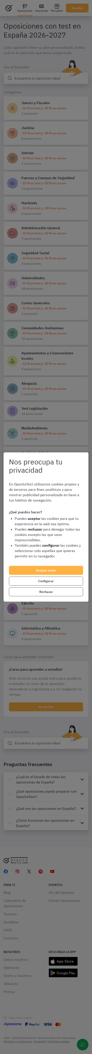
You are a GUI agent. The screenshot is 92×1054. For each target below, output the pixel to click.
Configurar (46, 581)
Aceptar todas (46, 570)
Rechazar (46, 592)
